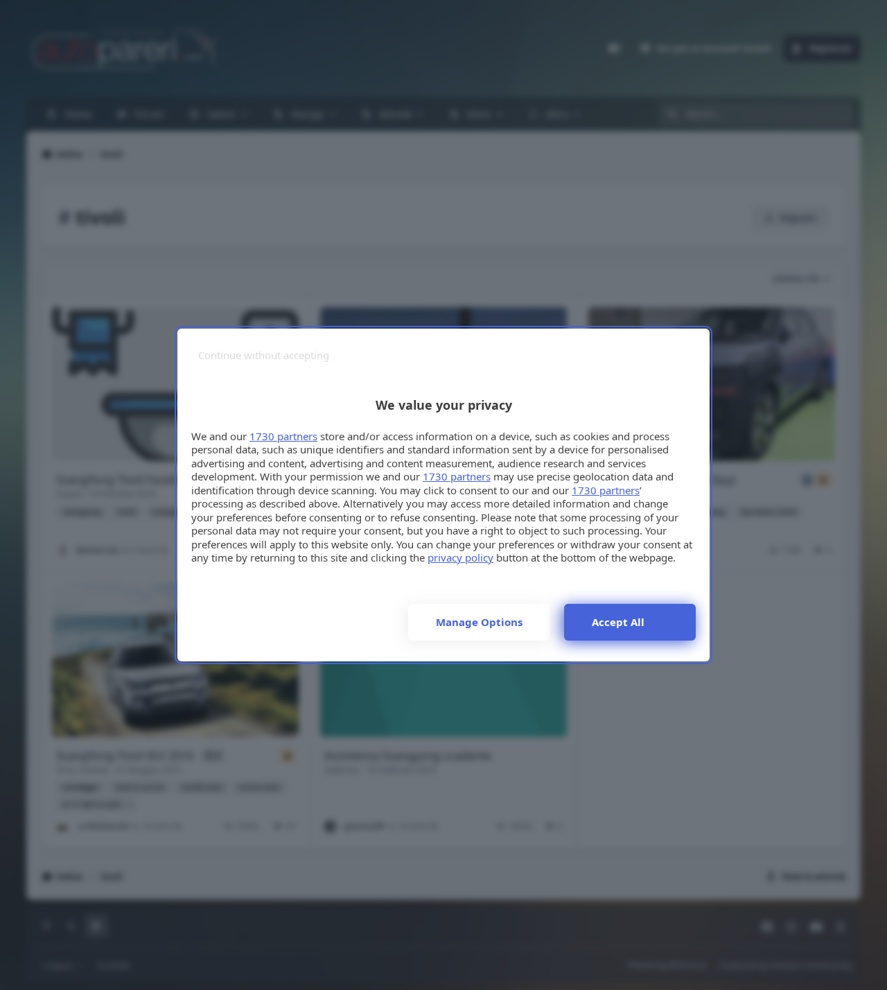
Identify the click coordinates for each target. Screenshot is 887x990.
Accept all (618, 622)
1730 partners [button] (283, 436)
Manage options (479, 622)
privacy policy (460, 557)
